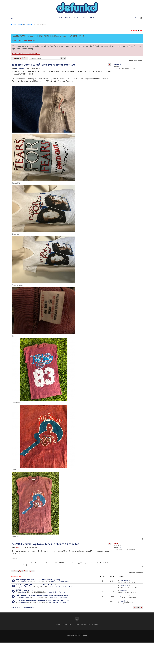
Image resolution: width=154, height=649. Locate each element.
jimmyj (116, 543)
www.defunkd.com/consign (23, 41)
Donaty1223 (24, 582)
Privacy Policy (85, 625)
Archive (76, 18)
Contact (92, 18)
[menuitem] (140, 30)
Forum (67, 18)
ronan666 (23, 602)
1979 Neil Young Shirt (25, 590)
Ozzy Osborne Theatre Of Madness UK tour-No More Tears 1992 (42, 600)
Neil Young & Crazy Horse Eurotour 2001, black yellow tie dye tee (43, 595)
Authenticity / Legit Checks (59, 582)
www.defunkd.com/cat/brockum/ (26, 53)
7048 (119, 548)
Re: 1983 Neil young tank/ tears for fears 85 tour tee (45, 544)
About (84, 18)
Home (61, 18)
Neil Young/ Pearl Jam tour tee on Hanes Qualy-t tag (38, 579)
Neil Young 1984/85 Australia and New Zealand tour (37, 585)
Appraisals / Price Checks (58, 592)
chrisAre (23, 592)
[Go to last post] (129, 580)
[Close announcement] (142, 35)
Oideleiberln (124, 580)
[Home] (77, 8)
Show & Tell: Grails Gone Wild (62, 587)
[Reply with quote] (109, 64)
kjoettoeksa (24, 597)
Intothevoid (118, 64)
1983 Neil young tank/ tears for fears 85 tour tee (43, 65)
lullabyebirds (24, 587)
